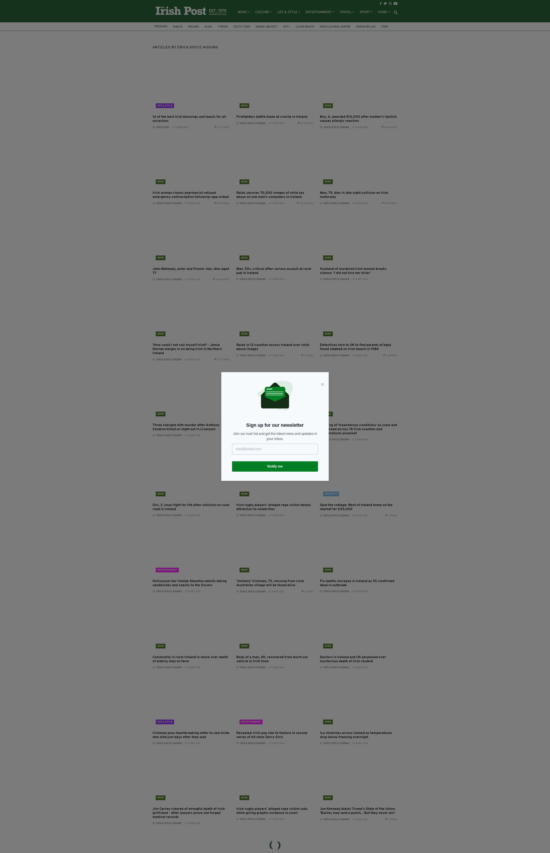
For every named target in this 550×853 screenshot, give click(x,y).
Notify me (275, 466)
